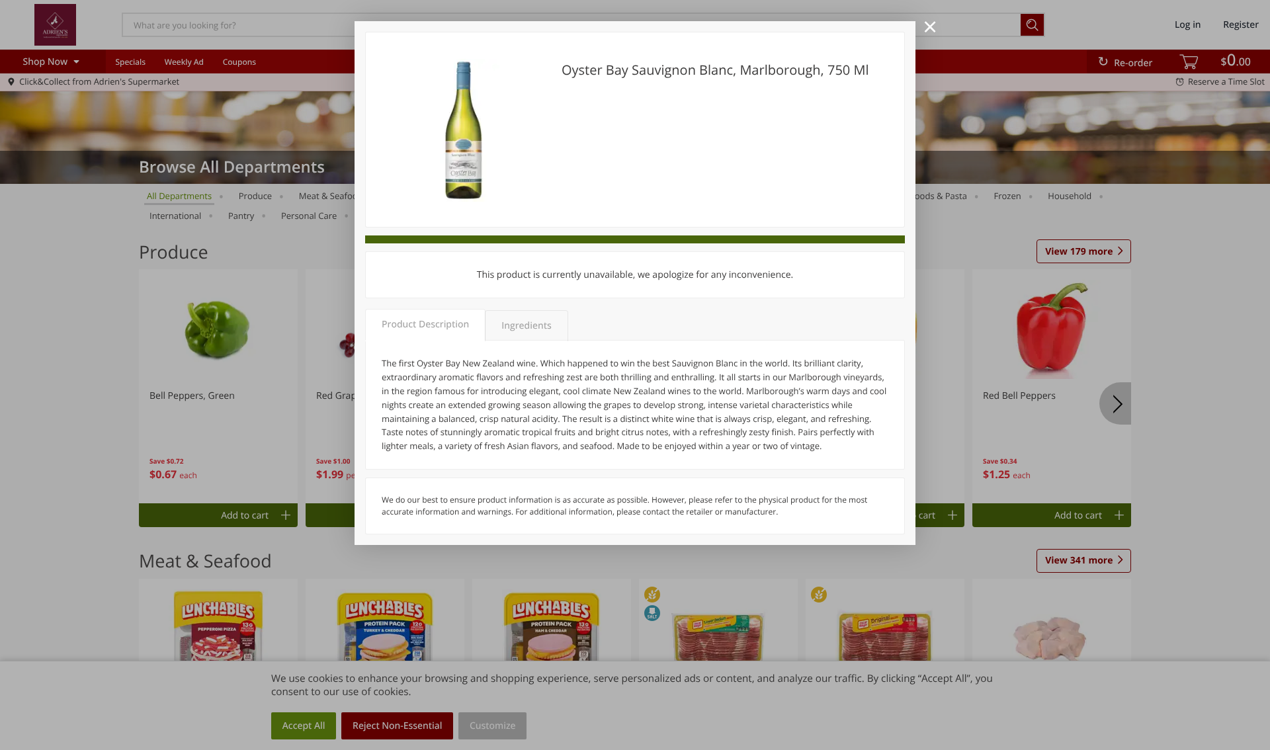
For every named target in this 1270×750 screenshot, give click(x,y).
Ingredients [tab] (526, 325)
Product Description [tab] (425, 324)
